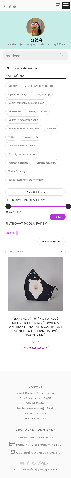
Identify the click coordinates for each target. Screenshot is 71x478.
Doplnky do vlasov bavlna (22, 154)
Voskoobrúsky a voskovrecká (24, 128)
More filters (36, 192)
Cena (8, 212)
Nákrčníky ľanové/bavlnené (23, 120)
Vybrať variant (36, 348)
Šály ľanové (14, 111)
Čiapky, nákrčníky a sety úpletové (26, 103)
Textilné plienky (16, 171)
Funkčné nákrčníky (46, 162)
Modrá (11, 232)
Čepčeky (12, 85)
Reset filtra (52, 241)
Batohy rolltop (42, 94)
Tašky (11, 137)
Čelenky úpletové (37, 111)
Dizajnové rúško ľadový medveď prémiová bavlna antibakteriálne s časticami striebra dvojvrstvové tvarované (35, 327)
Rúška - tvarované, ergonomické (26, 179)
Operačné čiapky (17, 94)
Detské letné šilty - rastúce (39, 85)
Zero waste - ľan (30, 137)
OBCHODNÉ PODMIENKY (35, 437)
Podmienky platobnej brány (38, 445)
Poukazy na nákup (18, 162)
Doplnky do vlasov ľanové (22, 145)
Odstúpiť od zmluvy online (37, 452)
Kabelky (51, 128)
